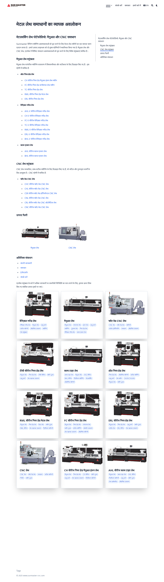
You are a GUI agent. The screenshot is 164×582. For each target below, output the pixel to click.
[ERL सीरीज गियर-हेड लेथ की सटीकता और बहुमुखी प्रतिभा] (126, 414)
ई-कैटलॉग (24, 272)
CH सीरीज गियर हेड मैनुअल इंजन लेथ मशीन (41, 80)
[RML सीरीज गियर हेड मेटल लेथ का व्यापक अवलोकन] (38, 414)
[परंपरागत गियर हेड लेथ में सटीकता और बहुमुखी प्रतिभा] (82, 414)
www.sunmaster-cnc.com (34, 575)
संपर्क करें (23, 277)
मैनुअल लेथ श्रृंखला (107, 45)
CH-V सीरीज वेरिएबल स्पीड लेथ (37, 115)
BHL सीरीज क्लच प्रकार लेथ (36, 155)
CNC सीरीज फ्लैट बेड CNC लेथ (37, 207)
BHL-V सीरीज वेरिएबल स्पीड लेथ (37, 138)
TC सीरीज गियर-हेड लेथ (34, 89)
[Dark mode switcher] (157, 5)
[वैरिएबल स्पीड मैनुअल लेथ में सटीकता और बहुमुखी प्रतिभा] (38, 315)
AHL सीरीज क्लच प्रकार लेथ (36, 151)
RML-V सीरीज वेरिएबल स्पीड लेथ (37, 129)
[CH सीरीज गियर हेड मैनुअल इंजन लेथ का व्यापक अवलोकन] (82, 464)
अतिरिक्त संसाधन (106, 57)
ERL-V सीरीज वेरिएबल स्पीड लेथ (37, 134)
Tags (18, 570)
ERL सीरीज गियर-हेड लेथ (34, 98)
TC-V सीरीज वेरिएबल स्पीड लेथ (36, 125)
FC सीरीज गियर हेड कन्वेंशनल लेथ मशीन (39, 85)
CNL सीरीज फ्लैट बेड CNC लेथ (36, 198)
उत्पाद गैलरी (104, 53)
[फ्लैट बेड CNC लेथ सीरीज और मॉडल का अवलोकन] (126, 315)
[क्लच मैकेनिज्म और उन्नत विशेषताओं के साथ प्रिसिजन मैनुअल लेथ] (126, 464)
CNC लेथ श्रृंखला (107, 49)
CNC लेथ (72, 247)
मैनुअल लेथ (35, 247)
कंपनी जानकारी (26, 263)
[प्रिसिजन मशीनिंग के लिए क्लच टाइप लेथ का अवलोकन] (82, 364)
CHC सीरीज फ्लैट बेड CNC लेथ (37, 184)
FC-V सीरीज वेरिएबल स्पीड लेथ (36, 120)
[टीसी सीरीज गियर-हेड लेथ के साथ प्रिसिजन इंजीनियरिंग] (38, 364)
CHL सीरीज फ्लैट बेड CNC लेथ (36, 188)
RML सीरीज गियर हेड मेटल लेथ (36, 94)
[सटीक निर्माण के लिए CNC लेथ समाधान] (38, 464)
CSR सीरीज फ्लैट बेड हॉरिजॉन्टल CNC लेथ (41, 193)
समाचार (23, 267)
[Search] (152, 5)
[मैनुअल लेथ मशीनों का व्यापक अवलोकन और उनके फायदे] (82, 315)
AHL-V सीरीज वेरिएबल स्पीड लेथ (37, 111)
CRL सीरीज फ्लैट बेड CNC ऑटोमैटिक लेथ (40, 202)
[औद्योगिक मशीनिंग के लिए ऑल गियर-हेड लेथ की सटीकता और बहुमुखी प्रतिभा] (126, 364)
